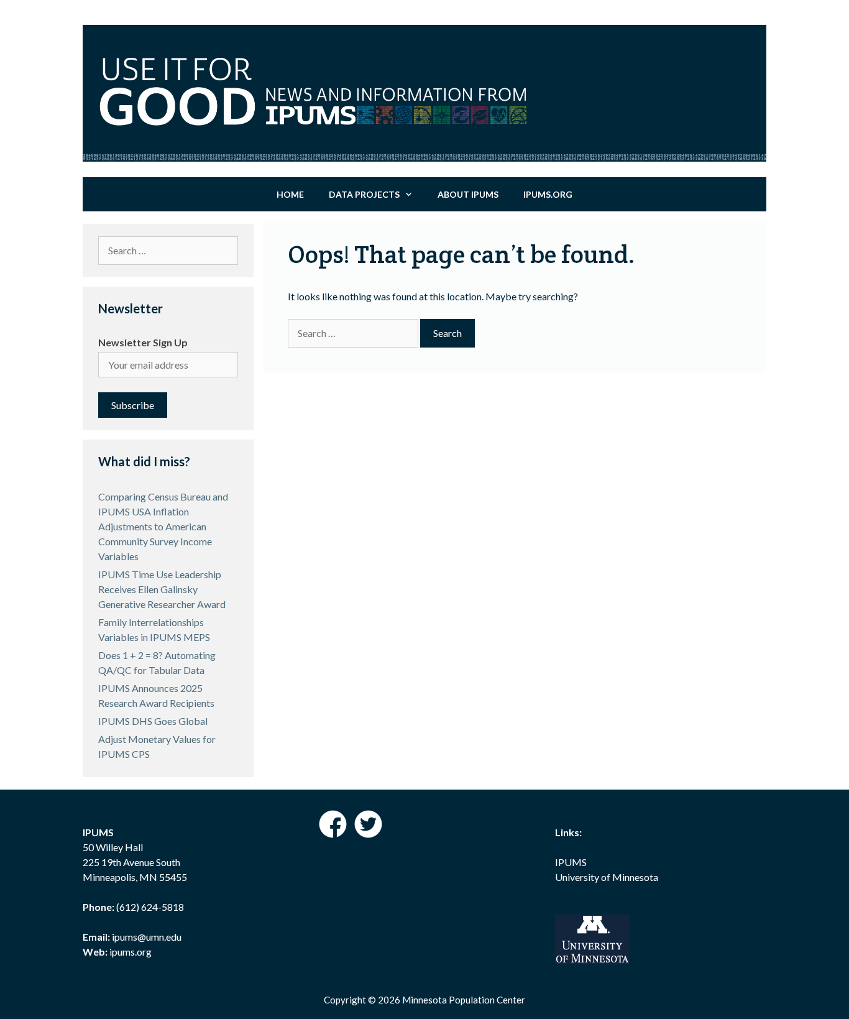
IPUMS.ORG (547, 194)
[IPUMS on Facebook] (334, 834)
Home (290, 194)
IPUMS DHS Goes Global (153, 721)
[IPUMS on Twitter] (368, 834)
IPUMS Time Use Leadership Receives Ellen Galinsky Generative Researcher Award (162, 589)
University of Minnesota (606, 877)
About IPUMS (468, 194)
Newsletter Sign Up (143, 342)
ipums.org (130, 951)
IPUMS (571, 862)
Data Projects (364, 194)
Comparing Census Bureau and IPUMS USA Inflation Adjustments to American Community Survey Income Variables (163, 526)
